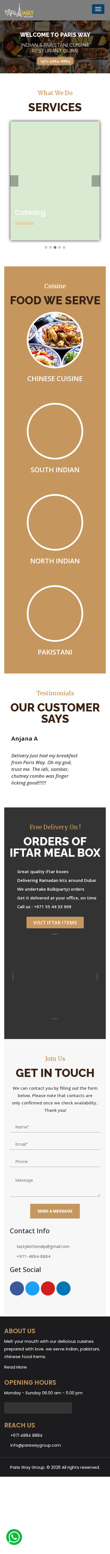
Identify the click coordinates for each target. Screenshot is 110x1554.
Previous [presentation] (14, 182)
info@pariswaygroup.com (35, 1445)
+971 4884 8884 (26, 1435)
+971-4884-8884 (55, 61)
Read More (15, 1367)
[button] (46, 247)
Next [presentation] (96, 182)
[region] (55, 46)
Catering (30, 212)
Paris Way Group (27, 1467)
